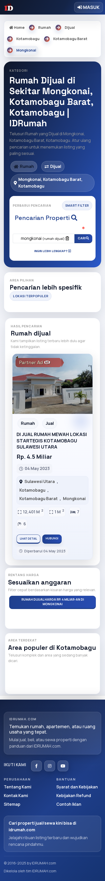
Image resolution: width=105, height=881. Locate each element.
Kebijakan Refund (73, 795)
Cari (82, 238)
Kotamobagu (32, 490)
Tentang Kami (17, 787)
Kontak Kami (16, 795)
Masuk (91, 7)
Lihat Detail (28, 538)
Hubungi (52, 538)
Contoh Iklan (68, 804)
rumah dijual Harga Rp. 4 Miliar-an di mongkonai (52, 601)
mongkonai (43, 238)
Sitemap (12, 804)
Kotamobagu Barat (38, 498)
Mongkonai (74, 498)
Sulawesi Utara (39, 481)
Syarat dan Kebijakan (77, 787)
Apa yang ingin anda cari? (52, 229)
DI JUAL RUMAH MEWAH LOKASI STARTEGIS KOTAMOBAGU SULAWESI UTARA (52, 440)
